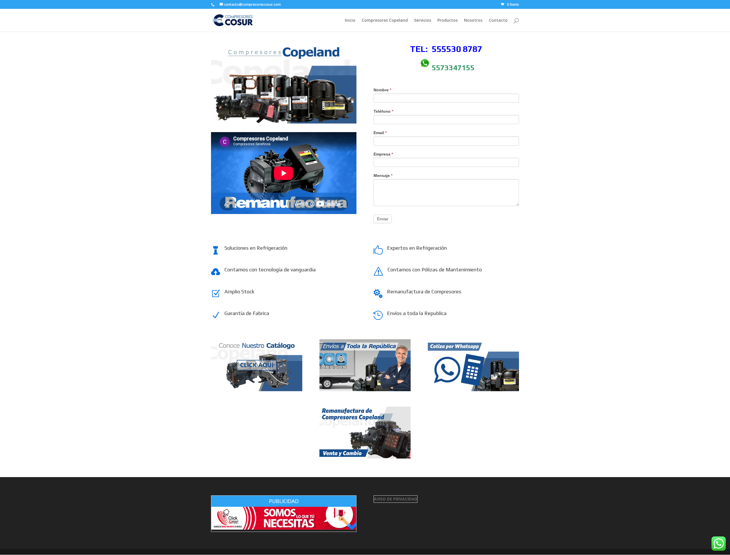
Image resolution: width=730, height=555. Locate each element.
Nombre (382, 90)
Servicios (422, 20)
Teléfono (383, 111)
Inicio (350, 20)
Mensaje (383, 175)
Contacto (498, 20)
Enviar (382, 219)
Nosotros (473, 20)
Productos (447, 20)
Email (380, 132)
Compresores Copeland (385, 20)
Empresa (383, 154)
